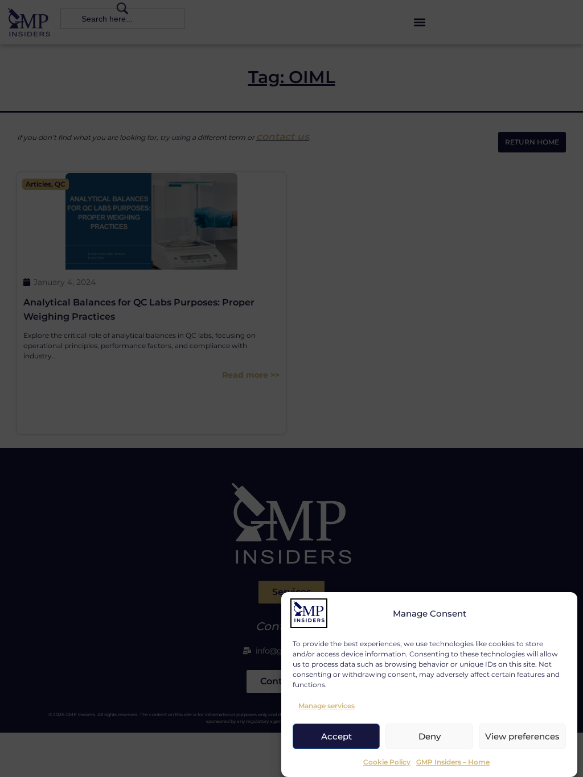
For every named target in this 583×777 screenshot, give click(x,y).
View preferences (522, 736)
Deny (429, 736)
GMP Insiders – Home (453, 762)
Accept (336, 736)
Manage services (326, 705)
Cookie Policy (386, 762)
